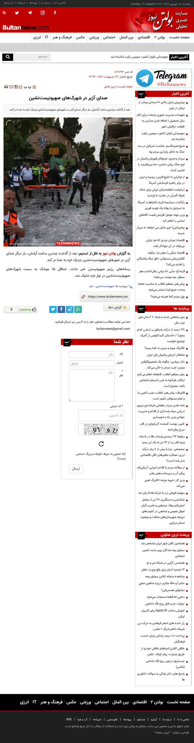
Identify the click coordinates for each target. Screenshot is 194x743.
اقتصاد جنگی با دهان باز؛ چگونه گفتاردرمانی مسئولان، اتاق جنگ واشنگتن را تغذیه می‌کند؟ (161, 259)
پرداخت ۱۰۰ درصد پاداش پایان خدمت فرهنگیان (163, 639)
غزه (91, 286)
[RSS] (6, 13)
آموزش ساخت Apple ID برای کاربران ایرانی (163, 613)
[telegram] (30, 13)
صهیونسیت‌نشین (105, 286)
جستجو (141, 719)
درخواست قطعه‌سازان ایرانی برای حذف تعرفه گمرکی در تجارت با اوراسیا (162, 192)
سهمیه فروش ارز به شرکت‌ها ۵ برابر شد (161, 493)
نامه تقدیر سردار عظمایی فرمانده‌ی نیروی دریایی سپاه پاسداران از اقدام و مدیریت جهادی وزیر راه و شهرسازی (161, 411)
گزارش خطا (115, 307)
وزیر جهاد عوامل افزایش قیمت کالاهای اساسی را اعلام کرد (162, 218)
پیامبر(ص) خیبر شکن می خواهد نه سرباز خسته (161, 230)
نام (121, 354)
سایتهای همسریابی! (173, 590)
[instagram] (42, 13)
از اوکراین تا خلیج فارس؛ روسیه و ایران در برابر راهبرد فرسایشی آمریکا (162, 180)
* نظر (121, 373)
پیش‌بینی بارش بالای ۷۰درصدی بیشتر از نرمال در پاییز (161, 105)
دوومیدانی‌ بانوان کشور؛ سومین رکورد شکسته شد (163, 136)
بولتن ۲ (159, 37)
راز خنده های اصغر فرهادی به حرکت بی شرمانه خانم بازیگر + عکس (161, 626)
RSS (69, 719)
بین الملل (109, 87)
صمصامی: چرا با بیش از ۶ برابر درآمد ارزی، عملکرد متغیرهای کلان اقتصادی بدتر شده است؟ (162, 455)
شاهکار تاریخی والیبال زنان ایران (166, 355)
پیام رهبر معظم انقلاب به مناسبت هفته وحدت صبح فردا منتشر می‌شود (161, 287)
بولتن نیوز (109, 253)
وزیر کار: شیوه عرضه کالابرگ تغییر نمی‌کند (164, 483)
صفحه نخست (179, 37)
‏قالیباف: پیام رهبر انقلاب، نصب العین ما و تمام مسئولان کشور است (161, 396)
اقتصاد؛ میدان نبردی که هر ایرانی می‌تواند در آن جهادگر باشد (165, 243)
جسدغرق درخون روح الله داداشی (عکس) (165, 664)
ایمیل (120, 363)
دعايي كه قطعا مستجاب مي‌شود (166, 597)
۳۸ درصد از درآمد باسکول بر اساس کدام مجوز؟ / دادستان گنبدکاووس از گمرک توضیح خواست (161, 335)
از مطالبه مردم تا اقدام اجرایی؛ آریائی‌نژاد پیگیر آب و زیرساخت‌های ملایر (161, 470)
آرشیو (154, 719)
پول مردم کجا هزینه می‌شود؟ (168, 296)
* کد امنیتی (116, 406)
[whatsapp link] (78, 309)
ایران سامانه (162, 732)
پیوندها (33, 3)
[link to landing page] (166, 20)
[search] (7, 57)
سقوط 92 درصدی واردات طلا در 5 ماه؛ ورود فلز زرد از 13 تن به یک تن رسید (162, 439)
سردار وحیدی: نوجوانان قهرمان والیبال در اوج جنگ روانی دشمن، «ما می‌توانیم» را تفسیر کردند (161, 164)
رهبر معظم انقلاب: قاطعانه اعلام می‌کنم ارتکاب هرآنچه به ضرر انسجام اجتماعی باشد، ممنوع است (161, 380)
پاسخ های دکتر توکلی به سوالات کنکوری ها (161, 677)
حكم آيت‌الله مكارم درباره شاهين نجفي (162, 583)
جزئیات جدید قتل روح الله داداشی (165, 604)
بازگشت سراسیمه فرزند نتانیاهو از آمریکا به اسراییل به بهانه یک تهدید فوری (161, 205)
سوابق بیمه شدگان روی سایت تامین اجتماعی (163, 553)
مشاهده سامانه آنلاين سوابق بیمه (165, 576)
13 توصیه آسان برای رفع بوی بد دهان (163, 569)
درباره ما (45, 3)
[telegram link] (70, 309)
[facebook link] (61, 309)
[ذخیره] (16, 86)
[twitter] (17, 13)
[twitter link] (53, 309)
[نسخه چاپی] (6, 87)
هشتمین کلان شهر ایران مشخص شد (163, 543)
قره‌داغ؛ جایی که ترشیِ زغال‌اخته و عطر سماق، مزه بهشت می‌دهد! (162, 274)
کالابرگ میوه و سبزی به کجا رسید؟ (164, 348)
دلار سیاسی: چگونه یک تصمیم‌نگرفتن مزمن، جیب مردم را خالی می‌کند (163, 364)
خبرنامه (21, 3)
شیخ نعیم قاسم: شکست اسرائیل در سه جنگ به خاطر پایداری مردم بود (161, 149)
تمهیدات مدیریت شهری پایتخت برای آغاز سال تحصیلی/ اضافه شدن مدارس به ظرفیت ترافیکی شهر (161, 121)
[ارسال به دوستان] (11, 87)
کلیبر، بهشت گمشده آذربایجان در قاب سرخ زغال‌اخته (162, 427)
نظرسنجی (112, 719)
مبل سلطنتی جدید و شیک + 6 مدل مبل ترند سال (161, 320)
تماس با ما (60, 3)
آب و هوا (8, 3)
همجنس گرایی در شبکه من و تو (166, 563)
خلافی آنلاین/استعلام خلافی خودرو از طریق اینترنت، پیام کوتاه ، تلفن (163, 651)
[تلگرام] (163, 78)
